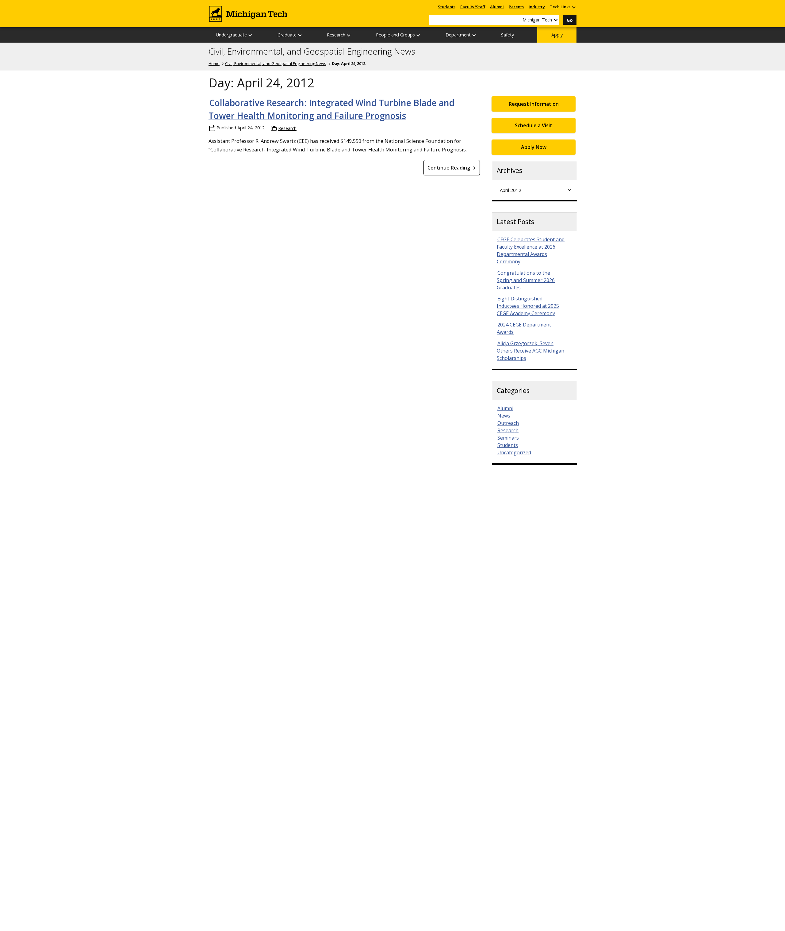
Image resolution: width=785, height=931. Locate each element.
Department (458, 35)
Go (570, 20)
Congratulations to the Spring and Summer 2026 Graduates (526, 280)
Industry (537, 7)
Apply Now (533, 147)
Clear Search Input (515, 20)
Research (336, 35)
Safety (507, 35)
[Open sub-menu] (573, 7)
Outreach (508, 423)
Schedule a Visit (533, 125)
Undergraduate (231, 35)
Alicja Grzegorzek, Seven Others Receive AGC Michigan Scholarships (530, 350)
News (503, 415)
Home (214, 63)
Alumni (497, 7)
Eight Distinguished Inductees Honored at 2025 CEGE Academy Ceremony (528, 306)
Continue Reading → (451, 167)
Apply (557, 35)
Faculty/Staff (472, 7)
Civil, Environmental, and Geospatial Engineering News (312, 51)
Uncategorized (514, 452)
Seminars (508, 437)
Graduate (287, 35)
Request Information (534, 104)
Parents (516, 7)
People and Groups (395, 35)
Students (446, 7)
